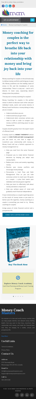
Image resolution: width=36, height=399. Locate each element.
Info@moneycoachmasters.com (12, 371)
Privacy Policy (5, 350)
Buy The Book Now (18, 264)
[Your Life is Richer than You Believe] (18, 226)
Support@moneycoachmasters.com (13, 373)
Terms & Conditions (7, 347)
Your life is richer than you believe (12, 2)
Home (4, 25)
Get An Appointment (11, 20)
